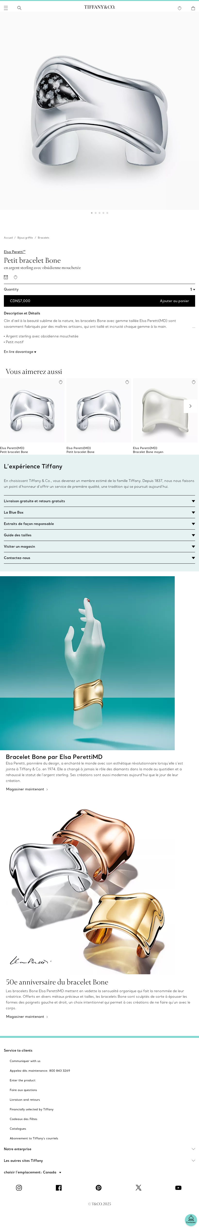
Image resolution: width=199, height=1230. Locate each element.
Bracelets (43, 237)
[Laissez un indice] (6, 277)
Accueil (8, 237)
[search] (19, 8)
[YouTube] (179, 1188)
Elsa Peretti (14, 252)
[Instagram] (20, 1188)
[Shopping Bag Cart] (193, 8)
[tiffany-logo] (99, 8)
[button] (6, 8)
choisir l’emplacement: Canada (30, 1172)
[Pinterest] (99, 1188)
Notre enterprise (17, 1149)
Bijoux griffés (25, 237)
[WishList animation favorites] (180, 8)
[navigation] (6, 8)
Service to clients (18, 1050)
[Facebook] (60, 1188)
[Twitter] (139, 1188)
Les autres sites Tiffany (23, 1160)
